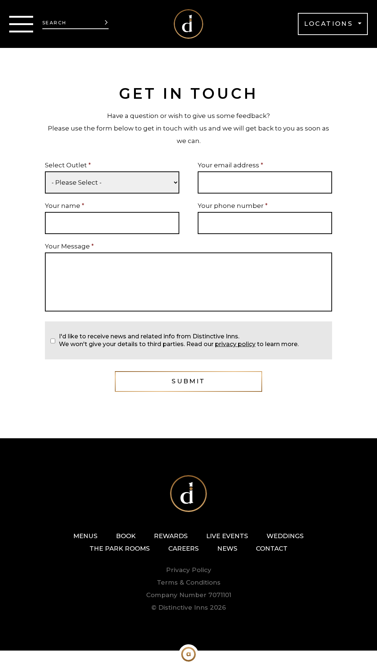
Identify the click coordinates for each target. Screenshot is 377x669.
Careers (183, 548)
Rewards (171, 536)
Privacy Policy (188, 570)
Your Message (69, 246)
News (227, 548)
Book (125, 536)
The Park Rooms (119, 548)
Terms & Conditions (189, 582)
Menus (85, 536)
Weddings (285, 536)
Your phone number (233, 205)
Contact (272, 548)
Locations (330, 23)
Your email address (230, 165)
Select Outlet (68, 165)
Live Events (227, 536)
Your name (64, 205)
